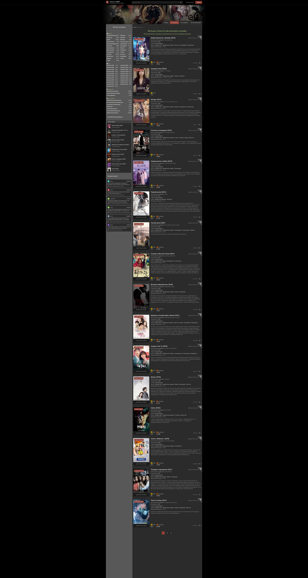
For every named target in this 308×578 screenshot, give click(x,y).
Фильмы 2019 (110, 78)
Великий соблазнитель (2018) (162, 284)
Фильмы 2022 (110, 71)
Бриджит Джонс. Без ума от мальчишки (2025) (120, 212)
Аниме (108, 60)
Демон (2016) (156, 377)
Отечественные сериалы (113, 93)
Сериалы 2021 (124, 73)
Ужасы (122, 58)
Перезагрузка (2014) (158, 192)
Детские (122, 37)
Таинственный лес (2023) (116, 186)
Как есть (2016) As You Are (116, 195)
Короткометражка (111, 43)
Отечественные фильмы (113, 110)
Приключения (110, 50)
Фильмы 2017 (110, 82)
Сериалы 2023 (124, 69)
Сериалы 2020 (124, 75)
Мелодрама (123, 46)
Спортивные (110, 52)
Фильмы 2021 (110, 73)
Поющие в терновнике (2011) (161, 469)
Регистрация (190, 2)
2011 (159, 473)
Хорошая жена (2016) (159, 69)
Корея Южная (159, 43)
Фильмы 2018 (110, 80)
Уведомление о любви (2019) (161, 161)
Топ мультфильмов (196, 22)
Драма (108, 39)
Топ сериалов (184, 22)
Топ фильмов (174, 22)
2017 (159, 103)
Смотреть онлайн (141, 63)
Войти (199, 2)
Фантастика (110, 56)
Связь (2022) (156, 408)
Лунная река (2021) (158, 223)
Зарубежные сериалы (112, 91)
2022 (159, 411)
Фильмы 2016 (110, 84)
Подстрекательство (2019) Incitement (120, 221)
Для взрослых (110, 41)
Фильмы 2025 (110, 65)
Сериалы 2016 (124, 84)
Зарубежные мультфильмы (114, 100)
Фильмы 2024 (110, 67)
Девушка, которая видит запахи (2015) (165, 315)
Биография (123, 56)
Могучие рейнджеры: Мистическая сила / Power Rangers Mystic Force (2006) (120, 203)
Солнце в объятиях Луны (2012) (162, 254)
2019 (159, 165)
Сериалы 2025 (124, 65)
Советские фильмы (112, 108)
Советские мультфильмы (113, 104)
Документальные (111, 35)
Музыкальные (110, 48)
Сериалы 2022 (124, 71)
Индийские (110, 106)
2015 (159, 319)
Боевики (109, 58)
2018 (159, 288)
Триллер (109, 54)
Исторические (124, 41)
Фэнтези (122, 54)
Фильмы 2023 (110, 69)
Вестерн (122, 39)
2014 (159, 196)
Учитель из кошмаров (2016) (161, 130)
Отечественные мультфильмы (115, 102)
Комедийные (123, 43)
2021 (159, 226)
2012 (159, 257)
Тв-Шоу (122, 52)
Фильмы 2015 (110, 86)
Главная (166, 22)
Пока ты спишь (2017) (159, 500)
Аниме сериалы (111, 95)
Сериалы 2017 (124, 82)
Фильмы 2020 (110, 75)
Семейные (123, 50)
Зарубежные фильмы (112, 112)
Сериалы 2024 (124, 67)
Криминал (109, 46)
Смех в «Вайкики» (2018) (160, 439)
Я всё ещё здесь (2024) (115, 230)
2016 (159, 41)
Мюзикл (122, 48)
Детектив (109, 37)
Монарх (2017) (156, 99)
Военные (122, 35)
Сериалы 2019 (124, 78)
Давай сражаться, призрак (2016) (163, 38)
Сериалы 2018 (124, 80)
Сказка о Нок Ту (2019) (159, 346)
